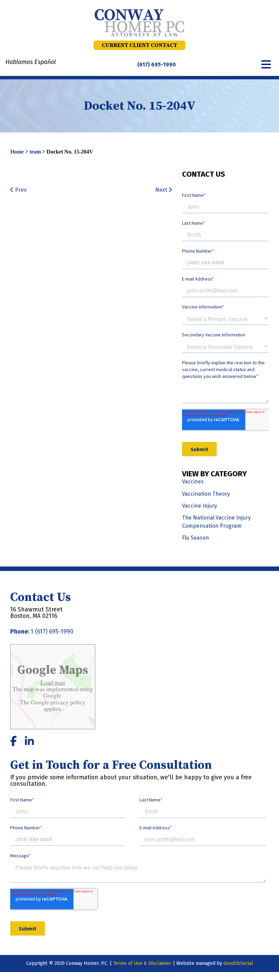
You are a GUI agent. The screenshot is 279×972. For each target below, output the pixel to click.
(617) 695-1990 (156, 64)
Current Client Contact (139, 45)
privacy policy (67, 702)
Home (17, 152)
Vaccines (193, 481)
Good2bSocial (238, 963)
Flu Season (195, 538)
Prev (20, 190)
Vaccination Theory (206, 494)
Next (161, 190)
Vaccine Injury (199, 506)
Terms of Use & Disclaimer (142, 963)
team (35, 152)
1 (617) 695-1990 (52, 631)
